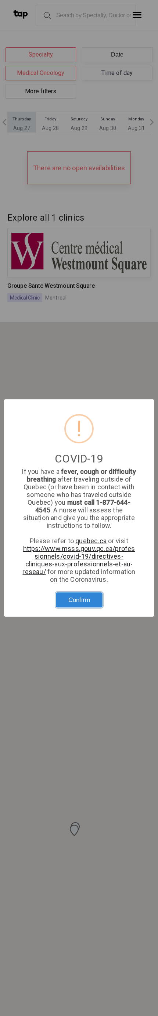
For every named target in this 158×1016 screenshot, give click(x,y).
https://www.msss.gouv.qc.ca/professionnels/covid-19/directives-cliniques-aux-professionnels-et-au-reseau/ (78, 560)
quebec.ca (91, 541)
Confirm (79, 599)
